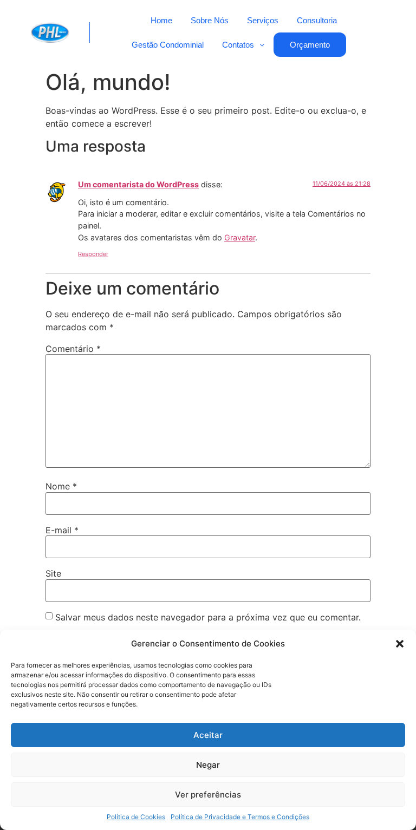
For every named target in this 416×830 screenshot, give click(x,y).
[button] (399, 643)
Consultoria (317, 20)
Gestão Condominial (168, 44)
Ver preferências (208, 794)
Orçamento (310, 44)
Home (161, 20)
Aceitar (208, 735)
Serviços (262, 20)
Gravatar (239, 237)
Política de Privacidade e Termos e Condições (240, 817)
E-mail (62, 530)
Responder (93, 254)
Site (53, 573)
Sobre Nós (210, 20)
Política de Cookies (136, 817)
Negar (208, 765)
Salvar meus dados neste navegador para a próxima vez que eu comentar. (208, 617)
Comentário (73, 348)
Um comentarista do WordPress (138, 184)
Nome (61, 486)
